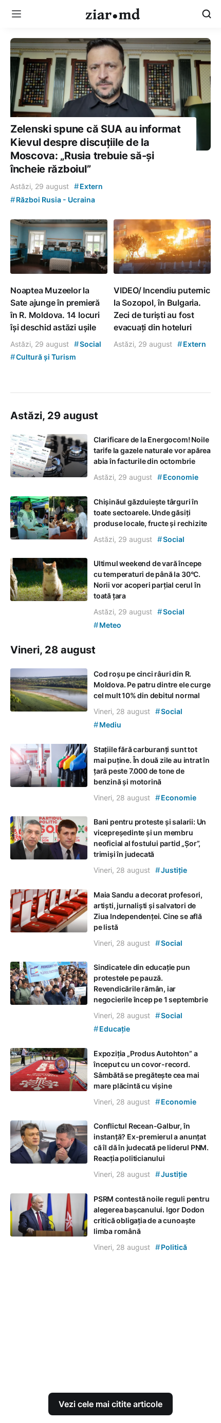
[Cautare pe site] (206, 14)
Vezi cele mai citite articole (110, 1404)
